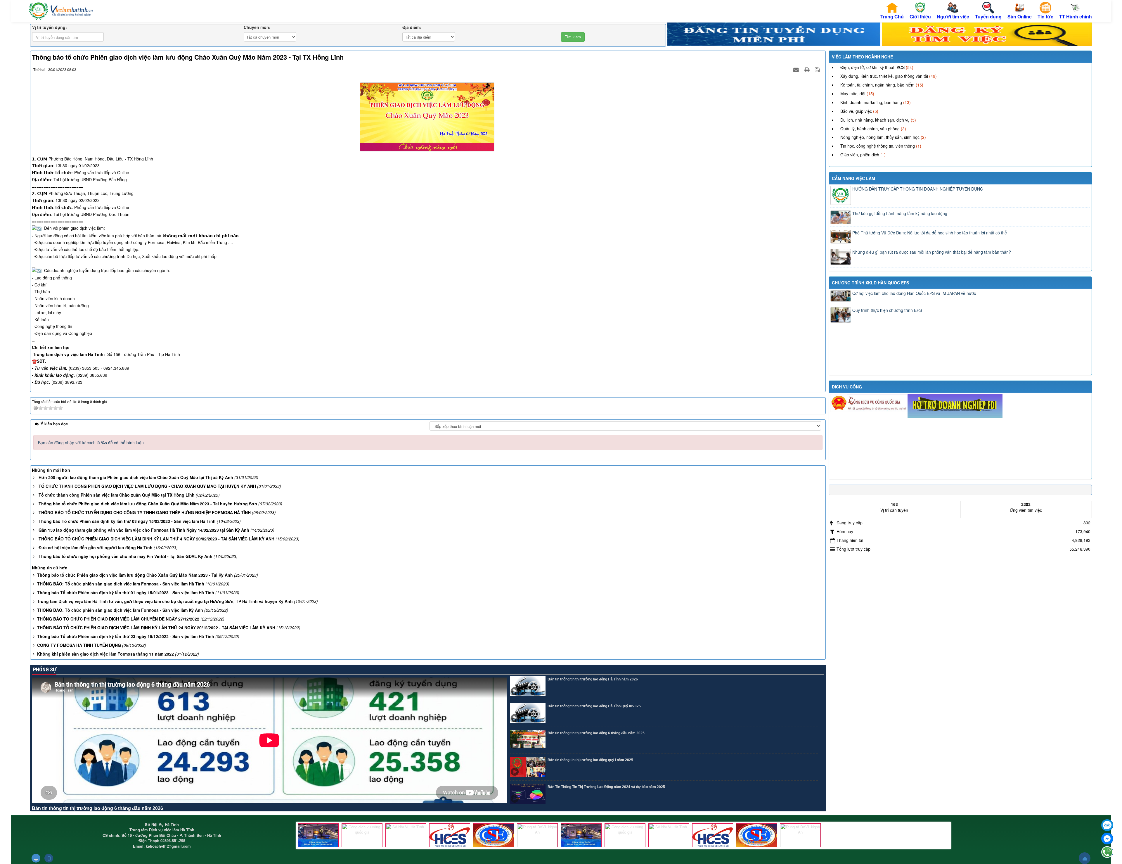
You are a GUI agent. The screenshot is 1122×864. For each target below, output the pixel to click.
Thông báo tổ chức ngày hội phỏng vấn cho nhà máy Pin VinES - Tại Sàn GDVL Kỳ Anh (125, 556)
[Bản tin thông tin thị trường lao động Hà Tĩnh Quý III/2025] (528, 713)
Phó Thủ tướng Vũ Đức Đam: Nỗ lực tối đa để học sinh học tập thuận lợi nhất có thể (929, 233)
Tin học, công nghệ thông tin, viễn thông (877, 146)
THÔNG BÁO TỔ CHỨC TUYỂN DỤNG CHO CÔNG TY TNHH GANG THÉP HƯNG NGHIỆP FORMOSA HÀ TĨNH (145, 512)
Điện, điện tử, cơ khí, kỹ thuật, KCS (872, 67)
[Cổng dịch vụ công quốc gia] (362, 835)
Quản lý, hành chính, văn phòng (870, 129)
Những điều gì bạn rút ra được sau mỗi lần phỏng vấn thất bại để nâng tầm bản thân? (931, 252)
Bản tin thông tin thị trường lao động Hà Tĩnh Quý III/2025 (594, 706)
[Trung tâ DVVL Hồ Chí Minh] (493, 835)
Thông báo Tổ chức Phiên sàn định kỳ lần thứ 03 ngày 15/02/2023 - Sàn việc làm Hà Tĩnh (127, 521)
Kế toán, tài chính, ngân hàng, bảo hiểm (877, 85)
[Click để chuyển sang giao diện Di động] (48, 858)
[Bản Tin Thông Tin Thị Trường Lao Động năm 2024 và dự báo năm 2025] (528, 794)
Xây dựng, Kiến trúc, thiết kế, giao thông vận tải (884, 76)
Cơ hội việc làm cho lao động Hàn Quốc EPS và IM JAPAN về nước (914, 293)
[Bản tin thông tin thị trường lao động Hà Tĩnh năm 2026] (528, 686)
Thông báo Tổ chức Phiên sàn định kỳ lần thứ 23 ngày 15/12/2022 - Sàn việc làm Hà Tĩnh (125, 636)
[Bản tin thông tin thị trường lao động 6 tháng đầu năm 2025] (528, 740)
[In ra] (807, 69)
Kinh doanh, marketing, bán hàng (871, 102)
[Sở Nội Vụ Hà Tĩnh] (406, 835)
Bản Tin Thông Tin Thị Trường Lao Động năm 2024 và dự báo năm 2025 (606, 787)
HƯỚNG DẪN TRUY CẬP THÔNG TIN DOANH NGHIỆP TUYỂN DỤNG (917, 189)
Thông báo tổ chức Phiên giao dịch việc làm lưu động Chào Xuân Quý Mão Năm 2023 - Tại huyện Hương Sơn (148, 504)
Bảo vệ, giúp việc (856, 111)
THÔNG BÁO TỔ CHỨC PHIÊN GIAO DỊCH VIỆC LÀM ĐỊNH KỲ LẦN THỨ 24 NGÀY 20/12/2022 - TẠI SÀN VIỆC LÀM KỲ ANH (156, 627)
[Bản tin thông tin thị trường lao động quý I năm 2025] (528, 767)
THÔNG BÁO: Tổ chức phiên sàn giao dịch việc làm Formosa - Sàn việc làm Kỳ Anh (120, 610)
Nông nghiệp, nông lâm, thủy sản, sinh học (880, 137)
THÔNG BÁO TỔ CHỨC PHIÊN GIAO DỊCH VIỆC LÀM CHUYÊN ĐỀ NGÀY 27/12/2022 (118, 619)
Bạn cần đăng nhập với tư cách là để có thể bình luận (91, 442)
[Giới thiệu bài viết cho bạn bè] (796, 69)
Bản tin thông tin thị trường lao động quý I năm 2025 (590, 760)
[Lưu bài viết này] (818, 69)
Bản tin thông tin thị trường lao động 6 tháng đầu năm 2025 (596, 733)
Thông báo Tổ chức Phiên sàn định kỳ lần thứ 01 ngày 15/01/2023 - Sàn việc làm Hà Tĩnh (125, 592)
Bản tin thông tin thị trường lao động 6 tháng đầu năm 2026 (97, 808)
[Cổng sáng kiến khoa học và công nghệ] (318, 835)
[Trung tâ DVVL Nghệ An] (537, 835)
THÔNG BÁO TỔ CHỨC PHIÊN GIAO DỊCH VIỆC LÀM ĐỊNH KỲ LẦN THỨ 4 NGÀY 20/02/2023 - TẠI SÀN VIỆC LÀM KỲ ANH (156, 539)
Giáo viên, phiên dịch (859, 155)
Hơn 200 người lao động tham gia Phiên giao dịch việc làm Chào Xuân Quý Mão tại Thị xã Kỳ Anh (136, 477)
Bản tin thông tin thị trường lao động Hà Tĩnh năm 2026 (593, 679)
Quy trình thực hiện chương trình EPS (887, 310)
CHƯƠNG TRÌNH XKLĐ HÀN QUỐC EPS (870, 283)
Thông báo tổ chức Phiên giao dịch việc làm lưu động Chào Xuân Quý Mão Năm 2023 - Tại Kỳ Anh (135, 575)
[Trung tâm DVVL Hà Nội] (450, 835)
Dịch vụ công (847, 387)
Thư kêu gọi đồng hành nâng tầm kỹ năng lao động (899, 213)
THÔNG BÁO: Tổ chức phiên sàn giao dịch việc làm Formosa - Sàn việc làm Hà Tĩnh (120, 584)
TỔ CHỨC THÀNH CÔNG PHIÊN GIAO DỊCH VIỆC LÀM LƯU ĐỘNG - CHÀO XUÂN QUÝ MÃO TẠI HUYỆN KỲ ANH (147, 486)
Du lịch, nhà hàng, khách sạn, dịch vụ (875, 120)
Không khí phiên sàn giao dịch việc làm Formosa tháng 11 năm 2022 (105, 654)
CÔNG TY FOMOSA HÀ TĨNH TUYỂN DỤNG (79, 645)
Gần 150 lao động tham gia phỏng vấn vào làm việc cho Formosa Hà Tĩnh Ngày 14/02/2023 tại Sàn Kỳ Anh (144, 530)
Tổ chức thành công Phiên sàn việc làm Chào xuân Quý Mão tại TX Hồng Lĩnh (117, 495)
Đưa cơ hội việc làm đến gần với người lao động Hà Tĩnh (96, 547)
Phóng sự (44, 669)
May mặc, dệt (852, 93)
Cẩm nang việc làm (853, 178)
